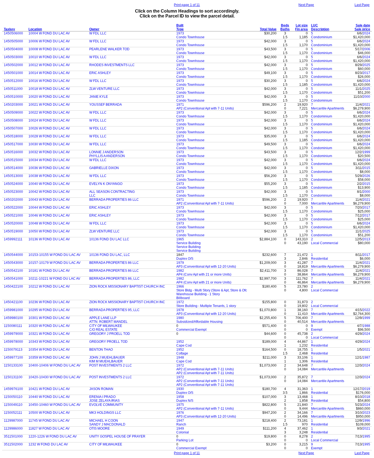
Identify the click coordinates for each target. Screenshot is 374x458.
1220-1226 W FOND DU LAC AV (52, 436)
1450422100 (13, 286)
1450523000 (13, 192)
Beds (285, 25)
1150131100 (13, 377)
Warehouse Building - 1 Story (198, 294)
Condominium (321, 37)
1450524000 (13, 184)
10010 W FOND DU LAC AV (49, 57)
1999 (366, 152)
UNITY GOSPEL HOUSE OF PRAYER (117, 436)
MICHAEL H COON (103, 420)
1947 (180, 420)
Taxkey (9, 29)
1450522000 (13, 207)
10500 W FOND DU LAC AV (49, 413)
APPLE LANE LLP (102, 318)
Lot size (302, 25)
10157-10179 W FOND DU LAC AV (54, 263)
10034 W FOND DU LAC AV (49, 160)
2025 (366, 65)
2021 (366, 105)
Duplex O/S (184, 259)
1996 (366, 420)
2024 (366, 33)
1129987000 (13, 420)
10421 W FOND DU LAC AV (49, 389)
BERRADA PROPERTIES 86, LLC (114, 278)
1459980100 (13, 318)
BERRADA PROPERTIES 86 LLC (114, 200)
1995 (366, 436)
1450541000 (13, 278)
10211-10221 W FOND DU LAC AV (54, 278)
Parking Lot (184, 440)
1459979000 (13, 334)
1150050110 (13, 397)
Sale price (362, 29)
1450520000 (13, 223)
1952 (180, 342)
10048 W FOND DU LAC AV (49, 223)
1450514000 (13, 168)
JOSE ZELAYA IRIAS (104, 401)
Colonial (182, 432)
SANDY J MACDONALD (107, 424)
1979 (180, 263)
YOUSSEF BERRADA (105, 105)
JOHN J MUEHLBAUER (107, 357)
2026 (366, 176)
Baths (285, 29)
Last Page (362, 5)
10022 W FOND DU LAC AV (49, 112)
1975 (180, 405)
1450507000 (13, 128)
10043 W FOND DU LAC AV (49, 200)
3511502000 (13, 444)
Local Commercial (324, 243)
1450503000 (13, 57)
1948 (180, 357)
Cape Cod (184, 345)
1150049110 (13, 405)
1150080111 (13, 326)
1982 (180, 271)
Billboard (183, 298)
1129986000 (13, 428)
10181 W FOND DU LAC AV (49, 271)
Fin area (301, 29)
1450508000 (13, 120)
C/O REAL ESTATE (103, 330)
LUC (314, 25)
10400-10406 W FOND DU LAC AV (54, 365)
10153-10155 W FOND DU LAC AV (54, 255)
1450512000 (13, 81)
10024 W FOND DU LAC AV (49, 120)
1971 (180, 105)
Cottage (182, 353)
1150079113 (13, 349)
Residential (319, 259)
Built (179, 25)
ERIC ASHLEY (100, 73)
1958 (180, 397)
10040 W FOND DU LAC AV (49, 184)
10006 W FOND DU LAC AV (49, 41)
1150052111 (13, 413)
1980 (180, 318)
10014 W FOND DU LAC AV (49, 73)
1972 (180, 302)
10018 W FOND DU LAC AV (49, 89)
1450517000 (13, 144)
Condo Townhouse (190, 37)
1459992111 (13, 239)
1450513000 (13, 176)
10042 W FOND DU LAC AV (49, 192)
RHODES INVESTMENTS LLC (112, 65)
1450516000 (13, 152)
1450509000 (13, 112)
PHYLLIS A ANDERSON (107, 156)
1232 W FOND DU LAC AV (48, 444)
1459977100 (13, 357)
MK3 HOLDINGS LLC (105, 413)
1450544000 (13, 255)
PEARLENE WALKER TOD (109, 49)
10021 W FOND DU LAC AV (49, 105)
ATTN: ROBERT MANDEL (108, 322)
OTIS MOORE (99, 428)
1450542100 (13, 271)
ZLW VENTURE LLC (104, 89)
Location (35, 29)
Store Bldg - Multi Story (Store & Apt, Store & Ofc (211, 290)
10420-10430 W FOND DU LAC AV (54, 377)
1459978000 (13, 342)
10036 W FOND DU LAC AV (49, 168)
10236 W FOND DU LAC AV (49, 302)
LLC (92, 195)
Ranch (181, 424)
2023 (366, 413)
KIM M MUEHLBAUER (106, 361)
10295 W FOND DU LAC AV (49, 310)
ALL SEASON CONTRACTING (112, 192)
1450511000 (13, 89)
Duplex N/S (184, 401)
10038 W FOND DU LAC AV (49, 176)
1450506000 (13, 33)
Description (320, 29)
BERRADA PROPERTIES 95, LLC (114, 310)
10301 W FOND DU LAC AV (49, 318)
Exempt (316, 330)
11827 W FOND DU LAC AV (49, 428)
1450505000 (13, 41)
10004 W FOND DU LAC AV (49, 33)
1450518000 (13, 136)
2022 (366, 310)
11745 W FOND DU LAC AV (49, 420)
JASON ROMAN (101, 389)
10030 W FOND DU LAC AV (49, 144)
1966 (180, 286)
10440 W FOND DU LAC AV (49, 397)
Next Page (306, 5)
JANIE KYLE (98, 97)
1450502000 (13, 65)
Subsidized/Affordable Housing (199, 322)
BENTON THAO (101, 349)
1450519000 (13, 231)
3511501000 (13, 436)
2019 (366, 389)
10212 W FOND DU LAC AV (49, 286)
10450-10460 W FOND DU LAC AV (54, 405)
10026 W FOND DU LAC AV (49, 128)
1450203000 (13, 105)
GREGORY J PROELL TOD (109, 334)
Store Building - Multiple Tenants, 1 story (206, 306)
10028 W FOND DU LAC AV (49, 136)
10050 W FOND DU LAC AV (49, 231)
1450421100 (13, 302)
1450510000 (13, 97)
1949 (180, 428)
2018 (366, 397)
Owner (94, 29)
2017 (366, 73)
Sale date (363, 25)
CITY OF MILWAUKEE (105, 326)
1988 (366, 326)
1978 (180, 310)
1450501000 (13, 73)
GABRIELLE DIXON (104, 168)
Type (180, 29)
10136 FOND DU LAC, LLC (109, 255)
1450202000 (13, 200)
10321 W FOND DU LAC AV (49, 334)
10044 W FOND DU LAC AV (49, 207)
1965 (180, 239)
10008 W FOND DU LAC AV (49, 49)
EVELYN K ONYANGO (105, 184)
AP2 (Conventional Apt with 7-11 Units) (205, 108)
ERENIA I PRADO (102, 397)
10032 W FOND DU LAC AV (49, 152)
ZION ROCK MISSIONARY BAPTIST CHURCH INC (127, 286)
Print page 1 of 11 (187, 5)
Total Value (268, 29)
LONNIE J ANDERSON (106, 152)
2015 (366, 168)
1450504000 (13, 49)
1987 (366, 357)
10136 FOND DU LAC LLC (109, 239)
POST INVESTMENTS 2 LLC (110, 365)
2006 (366, 49)
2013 (366, 239)
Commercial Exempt (191, 330)
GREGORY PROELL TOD (108, 342)
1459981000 (13, 310)
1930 (180, 389)
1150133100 (13, 365)
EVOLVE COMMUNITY (106, 405)
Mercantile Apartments (327, 108)
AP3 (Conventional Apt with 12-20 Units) (206, 266)
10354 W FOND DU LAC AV (49, 349)
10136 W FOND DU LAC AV (49, 239)
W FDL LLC (98, 33)
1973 (180, 33)
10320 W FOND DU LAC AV (49, 326)
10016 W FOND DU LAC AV (49, 81)
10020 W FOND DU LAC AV (49, 97)
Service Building (188, 243)
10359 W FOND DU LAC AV (49, 357)
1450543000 (13, 263)
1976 (180, 413)
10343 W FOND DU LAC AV (49, 342)
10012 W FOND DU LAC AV (49, 65)
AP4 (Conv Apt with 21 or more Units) (203, 274)
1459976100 (13, 389)
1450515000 (13, 160)
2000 (366, 97)
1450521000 (13, 215)
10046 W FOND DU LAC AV (49, 215)
